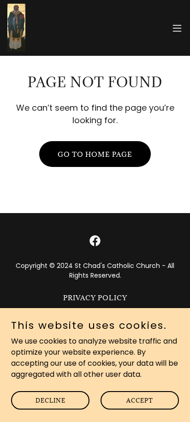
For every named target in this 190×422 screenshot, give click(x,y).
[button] (177, 28)
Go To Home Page (95, 154)
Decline (50, 400)
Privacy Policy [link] (95, 297)
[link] (16, 28)
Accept (139, 400)
